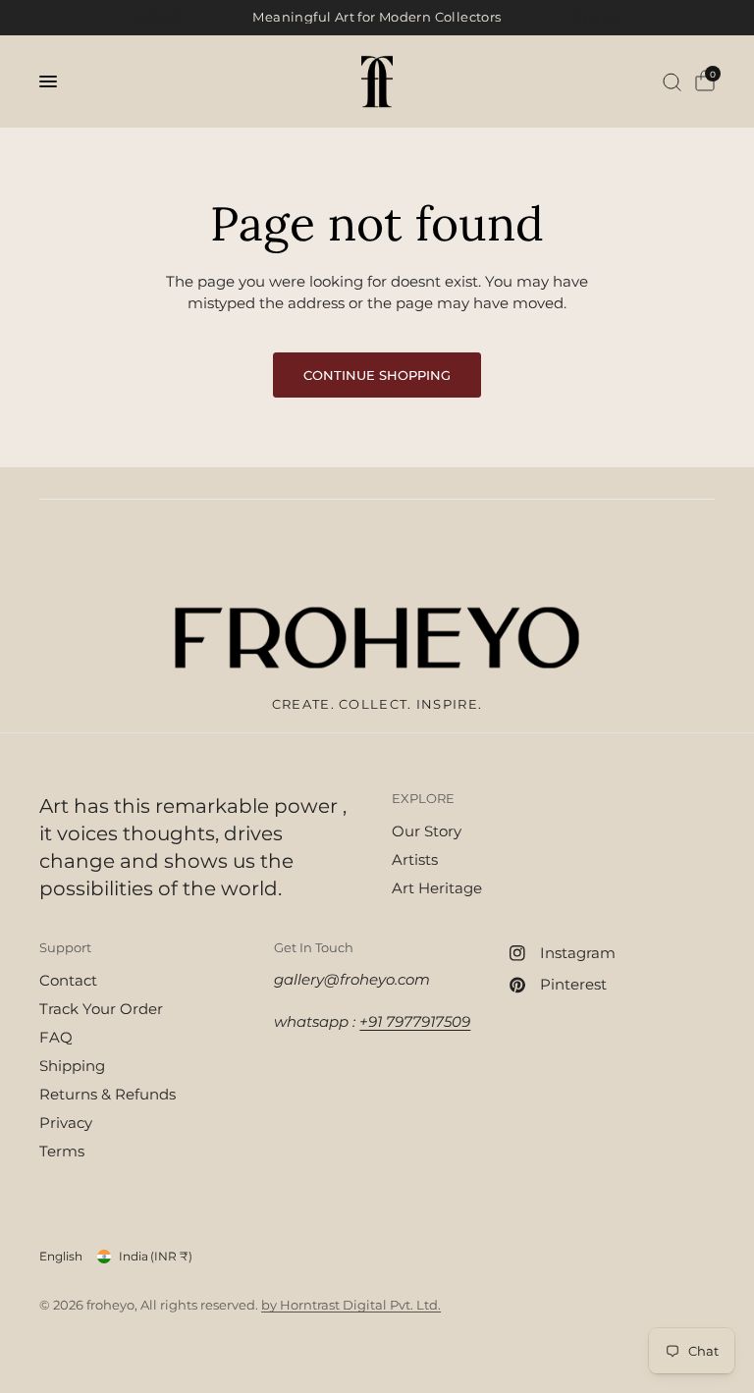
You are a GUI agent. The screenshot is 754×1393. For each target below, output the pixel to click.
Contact (68, 980)
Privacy (65, 1122)
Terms (61, 1151)
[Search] (672, 81)
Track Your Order (101, 1008)
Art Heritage (437, 888)
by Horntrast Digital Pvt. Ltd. (351, 1305)
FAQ (56, 1037)
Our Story (426, 831)
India (155, 1256)
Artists (415, 859)
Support (65, 947)
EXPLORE (423, 798)
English (60, 1256)
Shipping (72, 1065)
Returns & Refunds (107, 1094)
